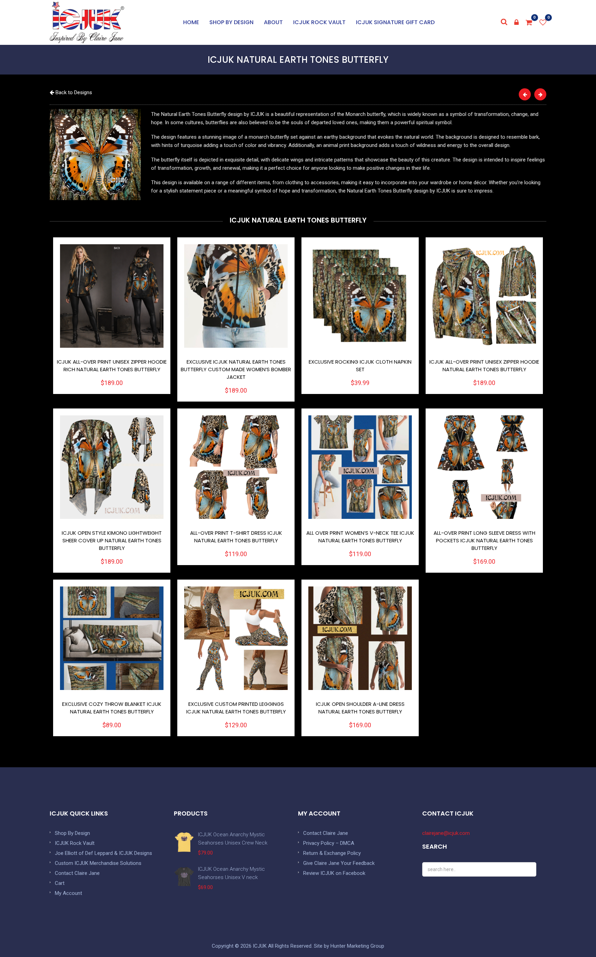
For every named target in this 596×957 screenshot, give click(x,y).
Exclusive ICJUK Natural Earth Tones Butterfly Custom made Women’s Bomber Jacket (236, 369)
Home (191, 22)
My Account (68, 893)
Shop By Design (72, 833)
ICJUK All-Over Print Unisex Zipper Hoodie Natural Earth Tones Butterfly (484, 365)
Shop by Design (231, 22)
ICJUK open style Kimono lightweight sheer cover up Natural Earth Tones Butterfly (112, 540)
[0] (529, 22)
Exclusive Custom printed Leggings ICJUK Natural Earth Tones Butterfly (236, 707)
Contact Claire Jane (77, 873)
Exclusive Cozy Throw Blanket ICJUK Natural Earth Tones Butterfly (111, 707)
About (273, 22)
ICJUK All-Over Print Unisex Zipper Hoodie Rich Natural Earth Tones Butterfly (112, 365)
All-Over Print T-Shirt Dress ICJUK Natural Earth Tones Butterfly (236, 536)
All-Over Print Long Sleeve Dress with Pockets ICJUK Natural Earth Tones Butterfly (484, 540)
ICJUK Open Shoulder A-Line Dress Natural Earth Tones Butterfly (360, 707)
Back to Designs (73, 92)
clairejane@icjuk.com (446, 833)
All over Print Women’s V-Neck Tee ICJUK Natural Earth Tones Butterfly (360, 536)
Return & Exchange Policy (332, 853)
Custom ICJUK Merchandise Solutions (98, 863)
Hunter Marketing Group (357, 946)
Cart (59, 883)
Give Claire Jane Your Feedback (339, 863)
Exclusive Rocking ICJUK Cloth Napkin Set (360, 365)
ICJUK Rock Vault (319, 22)
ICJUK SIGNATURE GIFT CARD (395, 22)
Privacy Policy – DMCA (328, 843)
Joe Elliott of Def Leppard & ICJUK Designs (103, 853)
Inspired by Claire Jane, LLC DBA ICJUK (87, 22)
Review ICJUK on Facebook (334, 873)
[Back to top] (575, 936)
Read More (112, 295)
